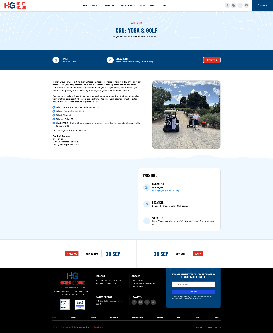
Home (85, 5)
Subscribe (193, 291)
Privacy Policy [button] (199, 296)
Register (211, 60)
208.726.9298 (137, 280)
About (95, 5)
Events (153, 5)
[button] (227, 5)
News (142, 5)
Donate (74, 317)
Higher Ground (64, 327)
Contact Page (137, 286)
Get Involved (127, 5)
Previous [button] (73, 253)
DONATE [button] (263, 5)
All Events (137, 23)
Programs (109, 5)
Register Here (67, 130)
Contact (217, 317)
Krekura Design (97, 327)
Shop (164, 5)
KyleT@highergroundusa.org (165, 190)
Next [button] (197, 253)
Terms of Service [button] (214, 327)
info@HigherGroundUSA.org (143, 283)
